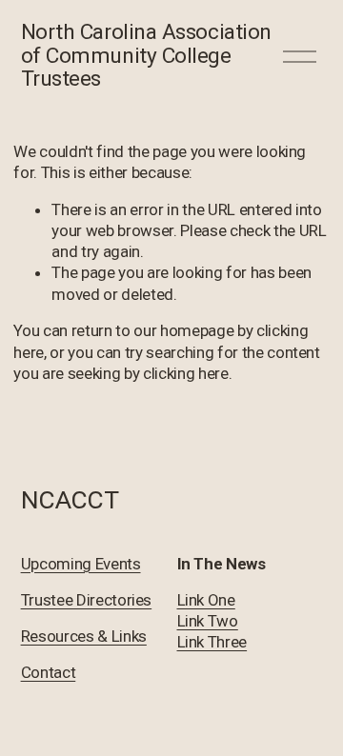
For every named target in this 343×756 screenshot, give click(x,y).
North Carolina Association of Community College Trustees (146, 55)
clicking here (186, 373)
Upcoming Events (81, 563)
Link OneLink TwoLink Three (212, 620)
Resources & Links (84, 636)
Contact (48, 672)
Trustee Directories (86, 599)
